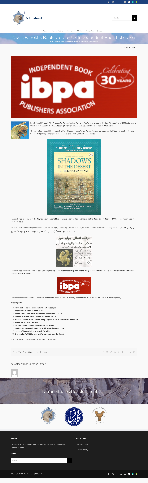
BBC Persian (109, 126)
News (43, 339)
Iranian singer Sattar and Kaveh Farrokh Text (34, 325)
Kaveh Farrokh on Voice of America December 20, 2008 (38, 313)
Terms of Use (82, 444)
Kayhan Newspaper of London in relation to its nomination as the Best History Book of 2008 (76, 219)
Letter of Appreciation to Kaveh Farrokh (32, 331)
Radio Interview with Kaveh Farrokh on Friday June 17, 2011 (40, 328)
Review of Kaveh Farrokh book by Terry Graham (35, 316)
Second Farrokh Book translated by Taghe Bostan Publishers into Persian (46, 319)
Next (134, 47)
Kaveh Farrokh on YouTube (26, 322)
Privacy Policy (82, 449)
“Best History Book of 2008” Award (30, 311)
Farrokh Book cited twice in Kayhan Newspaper (35, 308)
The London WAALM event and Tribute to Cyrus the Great (39, 334)
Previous (126, 47)
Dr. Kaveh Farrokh (18, 339)
